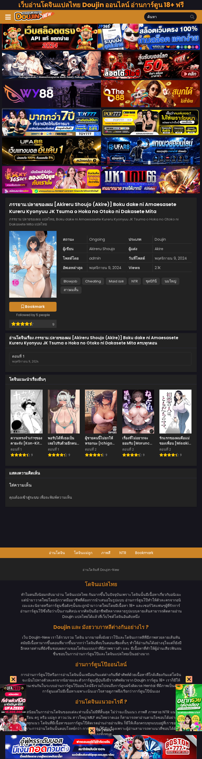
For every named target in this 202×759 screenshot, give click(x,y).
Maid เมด (116, 281)
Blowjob (70, 281)
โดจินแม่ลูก (83, 552)
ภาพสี (105, 552)
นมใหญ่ (170, 281)
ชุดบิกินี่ (151, 281)
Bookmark (144, 552)
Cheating (93, 281)
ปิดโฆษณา (104, 729)
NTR (135, 281)
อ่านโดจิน (57, 552)
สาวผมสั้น (71, 289)
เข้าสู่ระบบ (30, 497)
